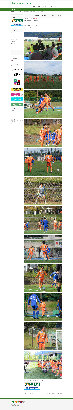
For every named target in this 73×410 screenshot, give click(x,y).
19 (13, 63)
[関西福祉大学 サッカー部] (21, 4)
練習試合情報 (14, 123)
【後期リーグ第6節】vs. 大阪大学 (29, 393)
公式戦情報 (19, 11)
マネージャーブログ (15, 39)
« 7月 (12, 66)
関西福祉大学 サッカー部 (35, 407)
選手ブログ (13, 48)
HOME (13, 11)
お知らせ (13, 32)
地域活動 (13, 43)
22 (16, 63)
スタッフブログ (14, 37)
